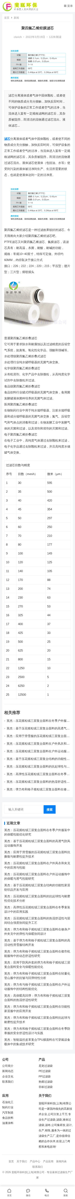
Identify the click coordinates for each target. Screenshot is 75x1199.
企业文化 (7, 1076)
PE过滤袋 (45, 1071)
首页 (6, 17)
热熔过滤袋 (46, 1081)
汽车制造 (7, 1112)
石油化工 (7, 1102)
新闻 (16, 17)
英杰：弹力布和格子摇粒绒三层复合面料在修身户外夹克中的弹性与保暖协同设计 (38, 791)
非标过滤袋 (46, 1086)
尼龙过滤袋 (46, 1065)
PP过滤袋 (45, 1076)
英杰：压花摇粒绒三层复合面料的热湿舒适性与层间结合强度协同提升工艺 (38, 783)
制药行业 (7, 1107)
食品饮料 (7, 1117)
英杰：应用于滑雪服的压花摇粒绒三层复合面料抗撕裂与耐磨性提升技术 (38, 737)
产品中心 (35, 1161)
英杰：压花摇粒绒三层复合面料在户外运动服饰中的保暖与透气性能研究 (38, 752)
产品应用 (48, 1161)
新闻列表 (61, 1161)
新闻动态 (7, 1071)
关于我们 (22, 1161)
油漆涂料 (7, 1123)
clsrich (18, 37)
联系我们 (7, 1081)
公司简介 (7, 1065)
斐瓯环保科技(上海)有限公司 (28, 1172)
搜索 (50, 809)
